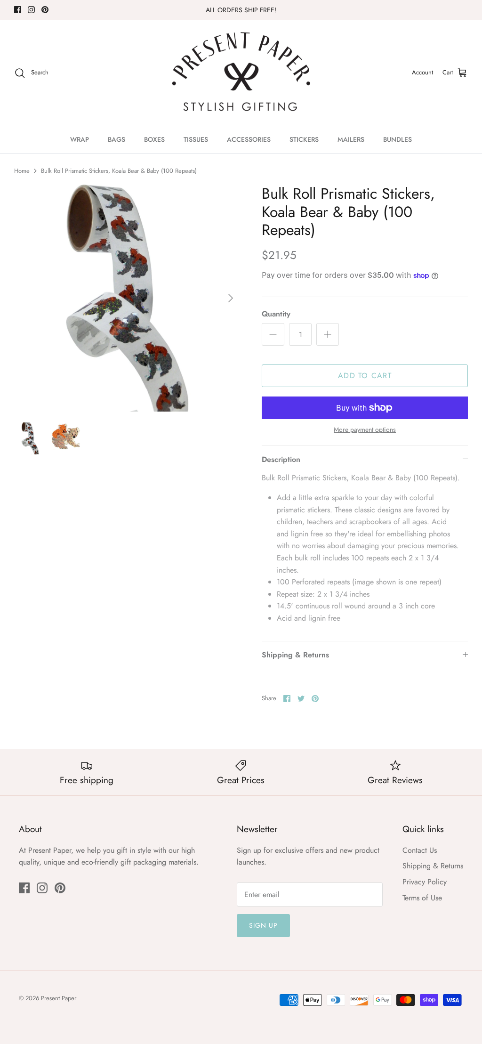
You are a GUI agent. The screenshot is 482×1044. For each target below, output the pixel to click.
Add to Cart (365, 375)
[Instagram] (31, 9)
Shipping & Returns (295, 654)
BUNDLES (397, 139)
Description (281, 459)
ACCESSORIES (249, 139)
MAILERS (350, 139)
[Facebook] (17, 9)
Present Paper (58, 998)
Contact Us (419, 850)
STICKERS (304, 139)
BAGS (116, 139)
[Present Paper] (241, 73)
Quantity (276, 314)
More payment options (365, 430)
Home (22, 170)
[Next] (230, 298)
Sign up (263, 925)
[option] (127, 298)
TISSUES (196, 139)
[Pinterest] (44, 9)
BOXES (154, 139)
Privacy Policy (424, 881)
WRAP (79, 139)
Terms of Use (422, 897)
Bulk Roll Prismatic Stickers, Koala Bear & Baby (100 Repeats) (119, 170)
